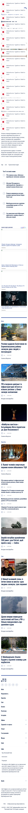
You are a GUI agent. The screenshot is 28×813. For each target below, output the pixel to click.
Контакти (4, 757)
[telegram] (2, 685)
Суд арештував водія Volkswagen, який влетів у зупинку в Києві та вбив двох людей (15, 215)
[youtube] (17, 685)
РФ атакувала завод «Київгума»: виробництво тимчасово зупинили (15, 176)
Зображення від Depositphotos (16, 804)
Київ (2, 321)
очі (6, 165)
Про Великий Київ (7, 753)
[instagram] (13, 685)
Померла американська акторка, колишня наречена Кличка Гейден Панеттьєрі (15, 195)
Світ (2, 556)
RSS (5, 804)
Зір (2, 165)
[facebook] (6, 685)
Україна (3, 442)
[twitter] (9, 685)
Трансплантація (13, 165)
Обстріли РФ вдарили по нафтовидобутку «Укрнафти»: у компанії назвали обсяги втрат (14, 185)
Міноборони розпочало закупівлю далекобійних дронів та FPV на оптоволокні (15, 205)
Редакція (4, 760)
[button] (15, 689)
